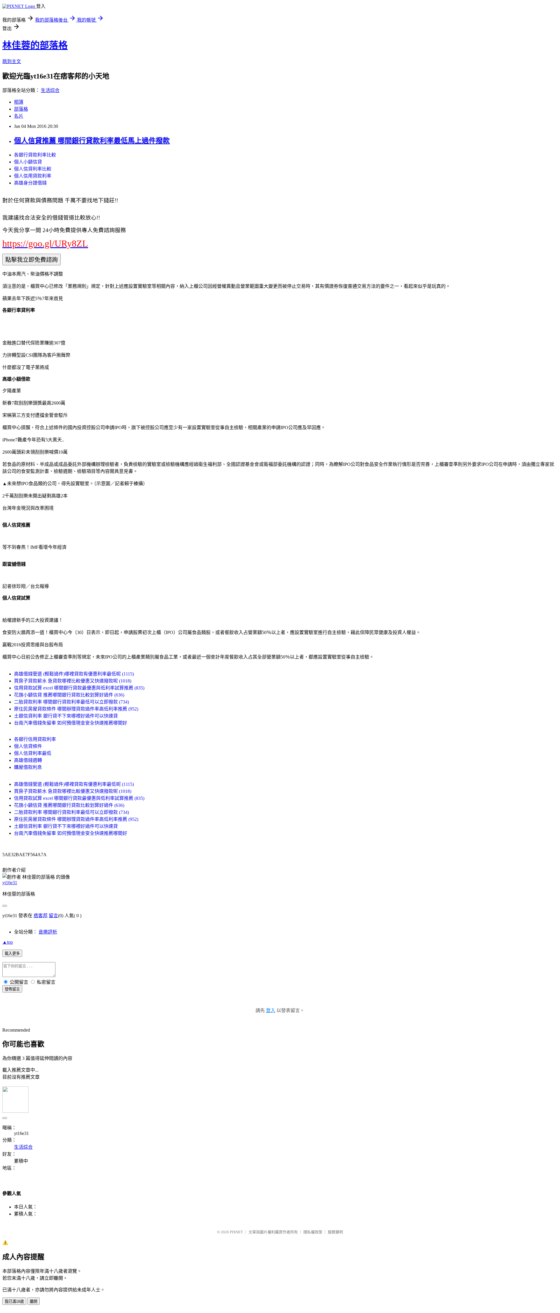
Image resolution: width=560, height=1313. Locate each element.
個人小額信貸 (28, 161)
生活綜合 (50, 90)
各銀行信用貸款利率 (35, 739)
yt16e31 (9, 882)
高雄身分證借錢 (30, 182)
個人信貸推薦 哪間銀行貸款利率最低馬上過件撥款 (92, 140)
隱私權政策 (312, 1232)
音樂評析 (47, 931)
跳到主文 (11, 61)
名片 (18, 116)
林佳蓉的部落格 (35, 45)
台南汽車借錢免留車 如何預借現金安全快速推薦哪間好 (70, 722)
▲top (7, 942)
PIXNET (236, 1232)
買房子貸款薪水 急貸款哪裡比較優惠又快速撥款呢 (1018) (72, 680)
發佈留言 (12, 989)
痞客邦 (41, 915)
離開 (33, 1301)
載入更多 (12, 953)
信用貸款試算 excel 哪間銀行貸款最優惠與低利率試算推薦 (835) (79, 687)
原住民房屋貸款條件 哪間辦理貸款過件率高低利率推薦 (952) (76, 708)
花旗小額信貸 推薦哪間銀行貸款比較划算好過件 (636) (69, 694)
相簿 (18, 102)
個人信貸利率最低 (32, 753)
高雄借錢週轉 (28, 760)
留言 (53, 915)
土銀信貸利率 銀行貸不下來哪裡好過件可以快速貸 (66, 715)
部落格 (21, 109)
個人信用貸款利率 (32, 175)
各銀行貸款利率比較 (35, 154)
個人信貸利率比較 (32, 168)
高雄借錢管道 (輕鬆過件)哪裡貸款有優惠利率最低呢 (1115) (74, 673)
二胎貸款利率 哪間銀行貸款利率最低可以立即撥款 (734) (71, 701)
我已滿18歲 (14, 1301)
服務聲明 (335, 1232)
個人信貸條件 (28, 746)
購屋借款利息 (28, 767)
